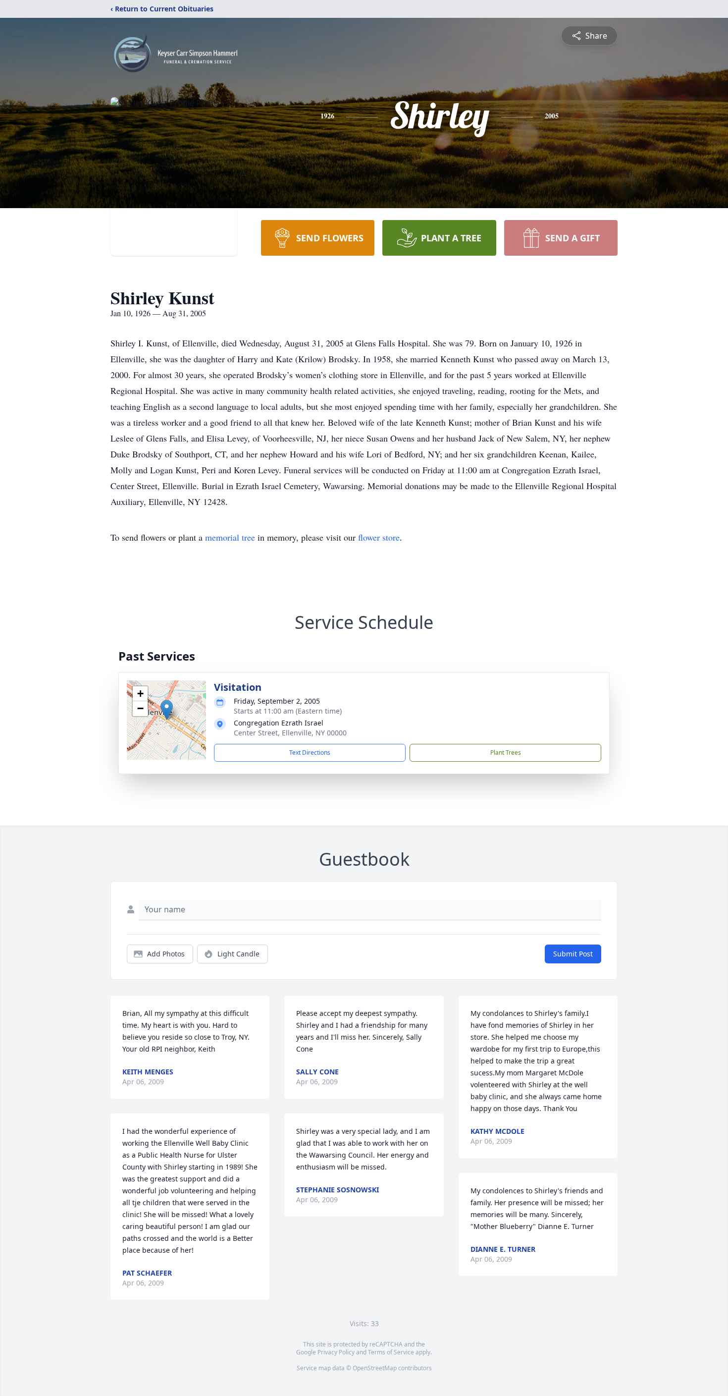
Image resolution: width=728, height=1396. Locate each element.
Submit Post (573, 953)
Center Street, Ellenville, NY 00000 (290, 732)
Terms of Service (391, 1352)
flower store (379, 537)
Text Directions (309, 752)
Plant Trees (505, 752)
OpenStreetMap (375, 1368)
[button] (166, 710)
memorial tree (230, 537)
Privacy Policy (336, 1352)
